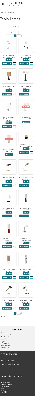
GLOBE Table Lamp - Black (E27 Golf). (26, 56)
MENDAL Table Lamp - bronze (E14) (26, 178)
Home (3, 12)
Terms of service (5, 345)
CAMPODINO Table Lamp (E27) (9, 270)
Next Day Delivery (6, 337)
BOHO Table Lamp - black (9, 87)
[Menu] (3, 4)
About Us (3, 339)
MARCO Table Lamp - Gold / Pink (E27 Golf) (9, 56)
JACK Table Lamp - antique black (9, 301)
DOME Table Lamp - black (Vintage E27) (26, 145)
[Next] (20, 35)
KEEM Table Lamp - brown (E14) (9, 239)
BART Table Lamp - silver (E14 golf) (26, 239)
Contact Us (4, 341)
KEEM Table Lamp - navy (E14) (26, 209)
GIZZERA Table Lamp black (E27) (9, 178)
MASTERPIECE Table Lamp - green (26, 301)
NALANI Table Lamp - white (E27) (9, 150)
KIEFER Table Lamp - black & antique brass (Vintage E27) (9, 118)
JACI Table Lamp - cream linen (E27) (26, 118)
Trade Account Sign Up (7, 335)
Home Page (4, 333)
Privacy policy (5, 347)
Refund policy (5, 343)
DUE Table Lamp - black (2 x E (26, 87)
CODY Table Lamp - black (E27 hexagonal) (9, 209)
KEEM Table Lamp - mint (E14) (26, 270)
